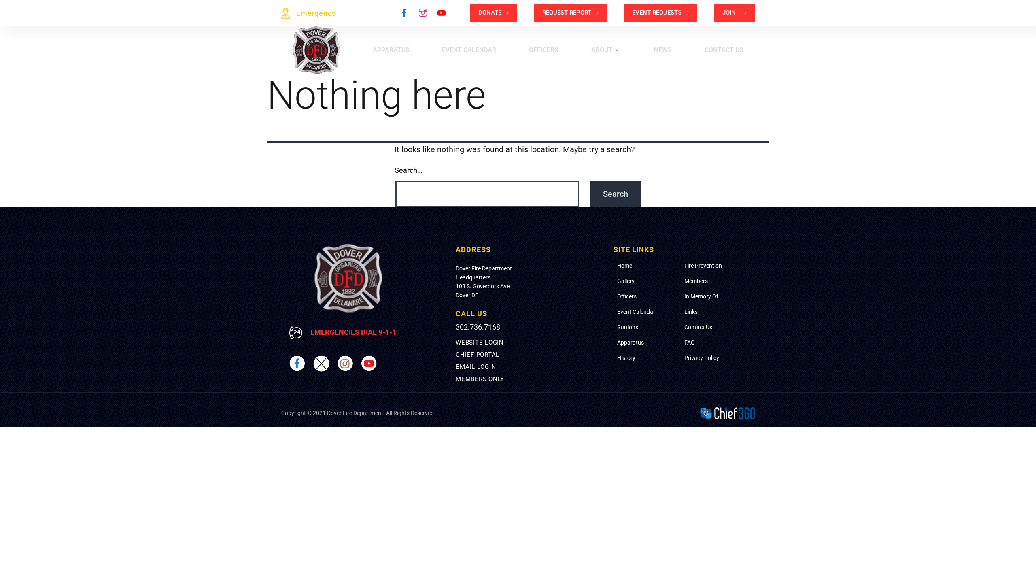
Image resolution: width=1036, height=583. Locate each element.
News (663, 50)
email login (476, 366)
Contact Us (724, 50)
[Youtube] (441, 13)
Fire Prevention (703, 265)
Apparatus (391, 50)
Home (624, 265)
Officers (543, 50)
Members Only (480, 379)
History (626, 358)
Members (696, 281)
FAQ (689, 342)
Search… (408, 170)
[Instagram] (423, 13)
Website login (480, 342)
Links (691, 312)
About (601, 50)
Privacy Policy (701, 358)
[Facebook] (404, 13)
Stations (627, 327)
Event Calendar (469, 50)
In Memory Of (701, 296)
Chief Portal (477, 354)
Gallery (626, 281)
